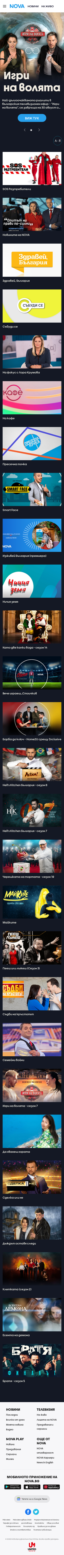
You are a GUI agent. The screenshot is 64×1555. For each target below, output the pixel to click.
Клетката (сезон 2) (17, 1289)
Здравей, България (16, 280)
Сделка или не (13, 1197)
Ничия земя (10, 601)
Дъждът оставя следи (19, 1243)
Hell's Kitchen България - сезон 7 (25, 830)
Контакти (39, 1523)
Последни (12, 1414)
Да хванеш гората (16, 1151)
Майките (9, 922)
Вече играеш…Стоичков (20, 693)
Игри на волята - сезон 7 (20, 1105)
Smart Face (10, 509)
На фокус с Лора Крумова (21, 372)
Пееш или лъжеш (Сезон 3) (21, 968)
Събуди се (10, 326)
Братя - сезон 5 (14, 1380)
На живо (47, 6)
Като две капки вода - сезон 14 (25, 647)
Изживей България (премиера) (24, 555)
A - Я (58, 141)
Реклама (6, 1520)
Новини (33, 6)
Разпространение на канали (46, 1520)
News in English (45, 1462)
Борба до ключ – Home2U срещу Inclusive (32, 739)
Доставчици (26, 1523)
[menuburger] (5, 6)
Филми (10, 1459)
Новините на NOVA (16, 234)
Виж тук (32, 118)
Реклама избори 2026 (22, 1520)
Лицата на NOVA (47, 1419)
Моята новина (14, 1424)
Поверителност (13, 1526)
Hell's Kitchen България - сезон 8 (25, 785)
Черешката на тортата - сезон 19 (28, 876)
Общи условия (53, 1523)
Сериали (11, 1454)
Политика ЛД (29, 1526)
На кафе (9, 418)
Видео (9, 1429)
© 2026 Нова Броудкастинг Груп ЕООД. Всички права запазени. (32, 1539)
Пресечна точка (15, 464)
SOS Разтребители (17, 188)
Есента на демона (16, 1335)
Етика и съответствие (20, 1530)
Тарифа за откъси (11, 1523)
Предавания (13, 1449)
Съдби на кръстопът (18, 1014)
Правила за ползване (46, 1526)
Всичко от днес (15, 1419)
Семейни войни (13, 1060)
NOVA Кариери (45, 1457)
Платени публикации (42, 1530)
